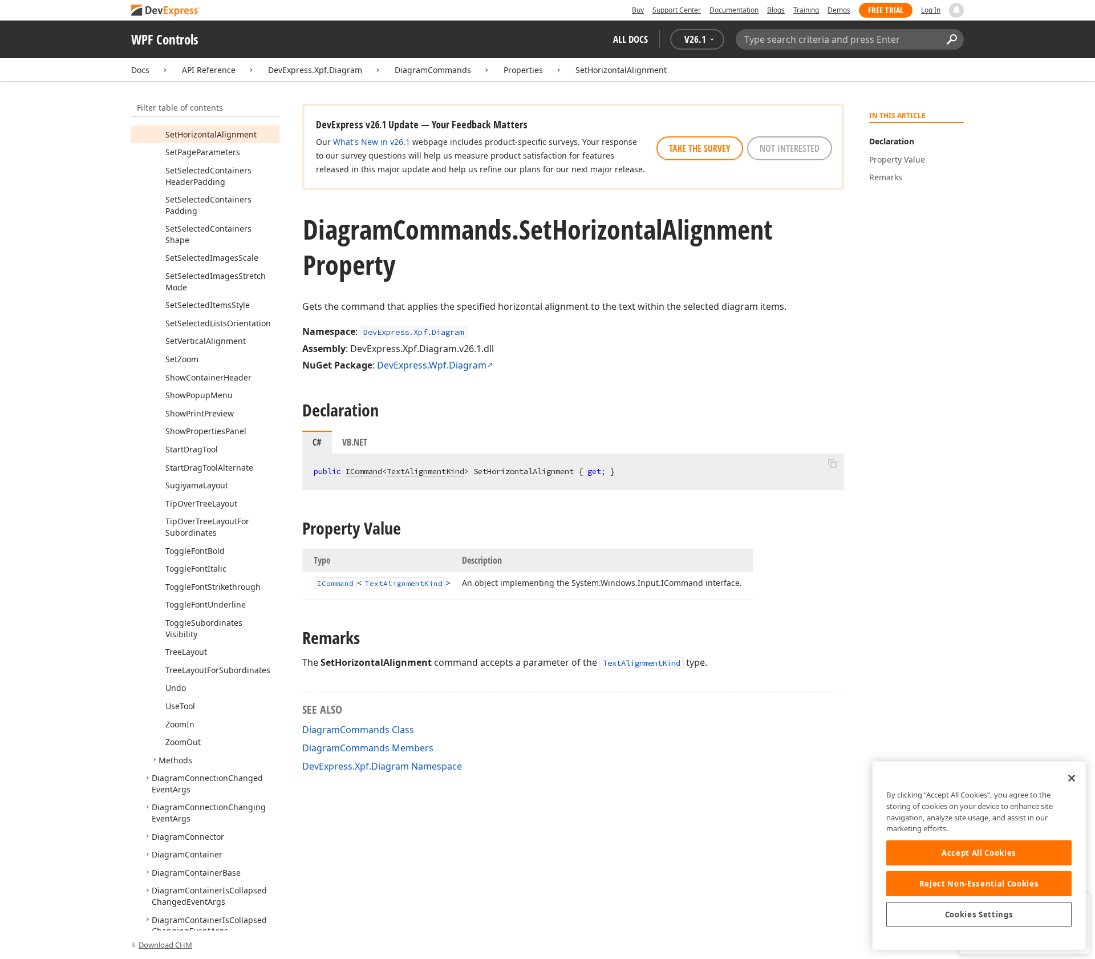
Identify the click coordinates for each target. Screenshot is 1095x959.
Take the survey (700, 148)
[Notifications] (956, 10)
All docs (630, 39)
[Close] (1071, 778)
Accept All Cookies (979, 853)
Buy (638, 10)
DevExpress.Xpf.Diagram (315, 69)
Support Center (676, 10)
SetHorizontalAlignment (621, 69)
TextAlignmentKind (425, 471)
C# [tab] (317, 442)
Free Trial (885, 10)
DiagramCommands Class (358, 729)
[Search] (951, 39)
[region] (979, 855)
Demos (839, 10)
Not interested (790, 148)
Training (806, 10)
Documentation (734, 10)
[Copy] (832, 463)
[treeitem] (211, 134)
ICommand (364, 471)
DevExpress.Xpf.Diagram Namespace (382, 766)
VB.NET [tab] (354, 442)
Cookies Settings (979, 914)
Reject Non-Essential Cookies (979, 884)
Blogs (776, 10)
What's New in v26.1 (371, 141)
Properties (523, 69)
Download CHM (165, 945)
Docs (140, 69)
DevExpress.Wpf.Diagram (431, 365)
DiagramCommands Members (367, 748)
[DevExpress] (166, 11)
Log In (930, 10)
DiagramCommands (433, 69)
